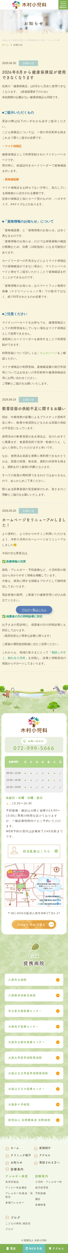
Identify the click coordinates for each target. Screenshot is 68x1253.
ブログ (15, 1217)
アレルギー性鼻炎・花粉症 (19, 1195)
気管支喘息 (12, 1181)
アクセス (58, 1248)
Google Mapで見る (31, 924)
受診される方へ (49, 1162)
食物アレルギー (14, 1202)
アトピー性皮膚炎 (16, 1187)
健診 (38, 1199)
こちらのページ (47, 353)
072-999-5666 (34, 748)
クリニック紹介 (21, 1155)
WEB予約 (35, 1248)
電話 (13, 1248)
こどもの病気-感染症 (18, 1223)
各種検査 (40, 1204)
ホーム (15, 1148)
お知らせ (16, 1162)
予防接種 (40, 1193)
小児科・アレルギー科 (48, 1181)
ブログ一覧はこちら (34, 609)
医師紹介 (45, 1148)
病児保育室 (42, 1187)
